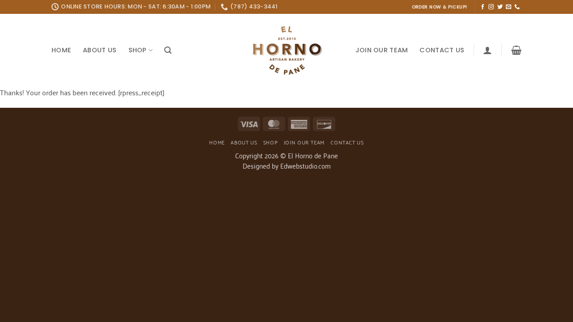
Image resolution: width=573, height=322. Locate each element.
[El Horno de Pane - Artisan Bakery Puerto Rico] (286, 50)
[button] (167, 50)
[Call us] (517, 7)
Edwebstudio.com (305, 165)
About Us (99, 50)
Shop (137, 50)
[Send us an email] (508, 7)
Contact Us (441, 50)
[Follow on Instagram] (491, 7)
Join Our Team (381, 50)
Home (61, 50)
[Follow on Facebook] (482, 7)
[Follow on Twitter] (500, 7)
